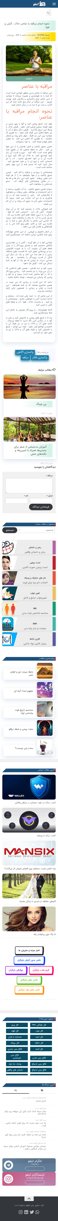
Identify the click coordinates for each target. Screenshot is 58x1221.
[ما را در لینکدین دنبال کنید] (26, 1212)
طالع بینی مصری (15, 1049)
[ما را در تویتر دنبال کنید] (32, 1212)
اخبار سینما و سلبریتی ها (29, 950)
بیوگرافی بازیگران (16, 970)
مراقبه (25, 357)
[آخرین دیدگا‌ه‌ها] (15, 1091)
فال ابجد (39, 1037)
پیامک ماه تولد (15, 1064)
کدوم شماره (41, 1101)
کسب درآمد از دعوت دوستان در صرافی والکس (35, 802)
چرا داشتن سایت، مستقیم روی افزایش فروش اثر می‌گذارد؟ (30, 868)
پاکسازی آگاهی (25, 352)
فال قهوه (15, 1030)
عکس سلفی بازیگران (29, 980)
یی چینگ (41, 404)
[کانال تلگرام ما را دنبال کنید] (37, 1212)
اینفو (28, 1205)
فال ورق (14, 1025)
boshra (40, 35)
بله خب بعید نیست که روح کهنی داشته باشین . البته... (25, 1124)
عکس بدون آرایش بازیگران (29, 960)
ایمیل (50, 495)
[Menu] (54, 4)
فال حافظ (39, 1043)
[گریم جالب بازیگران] (41, 973)
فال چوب (39, 1030)
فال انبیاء (39, 1049)
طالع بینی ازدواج (39, 1064)
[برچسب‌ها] (42, 1091)
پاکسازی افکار (39, 357)
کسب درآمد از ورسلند (46, 835)
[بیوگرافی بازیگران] (16, 973)
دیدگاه (49, 475)
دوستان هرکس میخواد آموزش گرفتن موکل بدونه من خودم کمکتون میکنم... (25, 1147)
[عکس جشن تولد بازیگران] (29, 993)
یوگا (48, 12)
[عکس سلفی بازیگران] (29, 983)
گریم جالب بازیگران (41, 970)
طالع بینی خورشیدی (16, 1056)
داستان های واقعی (15, 1070)
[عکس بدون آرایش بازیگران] (29, 963)
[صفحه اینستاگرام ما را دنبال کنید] (21, 1212)
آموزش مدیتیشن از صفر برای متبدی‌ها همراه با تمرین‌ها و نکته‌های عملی (30, 450)
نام (26, 495)
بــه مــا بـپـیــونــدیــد (34, 1168)
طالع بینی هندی (39, 1058)
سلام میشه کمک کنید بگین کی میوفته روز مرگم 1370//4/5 (25, 1113)
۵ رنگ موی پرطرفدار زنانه (44, 934)
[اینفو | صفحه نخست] (36, 3)
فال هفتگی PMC (39, 1025)
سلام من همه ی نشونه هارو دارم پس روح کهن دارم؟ (25, 1136)
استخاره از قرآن (14, 1037)
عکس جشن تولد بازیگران (29, 989)
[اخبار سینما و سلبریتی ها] (29, 953)
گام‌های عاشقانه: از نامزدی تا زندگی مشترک (37, 901)
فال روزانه (15, 1043)
